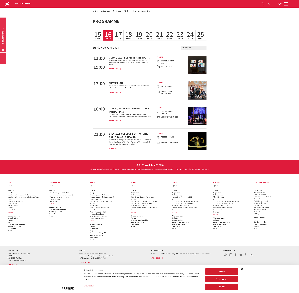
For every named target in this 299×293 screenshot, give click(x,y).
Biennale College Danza (139, 205)
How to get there (14, 226)
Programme (135, 193)
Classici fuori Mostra (97, 218)
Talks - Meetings (218, 197)
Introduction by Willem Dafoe (223, 203)
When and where (14, 216)
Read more (113, 69)
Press (10, 231)
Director (10, 193)
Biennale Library (259, 192)
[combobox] (193, 48)
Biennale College (194, 169)
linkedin (251, 256)
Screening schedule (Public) (99, 195)
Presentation (258, 190)
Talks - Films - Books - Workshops (142, 197)
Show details (89, 286)
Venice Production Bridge (98, 212)
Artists (10, 199)
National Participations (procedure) (61, 195)
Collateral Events (13, 203)
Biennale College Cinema (98, 216)
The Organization (96, 169)
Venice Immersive (96, 199)
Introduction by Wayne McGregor (142, 203)
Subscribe (155, 258)
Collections (258, 205)
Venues (123, 169)
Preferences (221, 279)
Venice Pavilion (13, 205)
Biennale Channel (260, 209)
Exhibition (11, 191)
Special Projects (259, 199)
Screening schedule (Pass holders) (102, 197)
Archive (10, 212)
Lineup (92, 193)
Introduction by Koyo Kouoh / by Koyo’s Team (23, 197)
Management (107, 169)
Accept (222, 271)
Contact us (205, 169)
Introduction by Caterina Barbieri (183, 203)
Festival (92, 191)
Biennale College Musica (180, 205)
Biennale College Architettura (59, 193)
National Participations (15, 201)
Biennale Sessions (14, 210)
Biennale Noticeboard (145, 169)
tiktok (225, 256)
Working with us (181, 169)
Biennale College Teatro (221, 205)
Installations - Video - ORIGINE (182, 197)
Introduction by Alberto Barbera (101, 201)
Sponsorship (131, 169)
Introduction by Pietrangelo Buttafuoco (21, 195)
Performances (136, 195)
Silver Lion (134, 210)
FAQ (9, 222)
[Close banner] (242, 269)
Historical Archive (260, 195)
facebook (235, 256)
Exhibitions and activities (262, 197)
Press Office (85, 262)
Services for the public (16, 224)
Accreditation (13, 218)
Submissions (53, 201)
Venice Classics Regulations (99, 208)
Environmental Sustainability (164, 169)
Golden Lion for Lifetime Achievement (144, 208)
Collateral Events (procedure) (59, 197)
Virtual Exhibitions (260, 203)
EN (269, 4)
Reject (221, 287)
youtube (240, 256)
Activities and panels (261, 201)
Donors (10, 208)
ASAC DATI (257, 212)
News (256, 220)
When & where (259, 218)
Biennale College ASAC (262, 207)
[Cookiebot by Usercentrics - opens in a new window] (68, 288)
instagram (230, 256)
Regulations (94, 205)
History (116, 169)
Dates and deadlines (97, 214)
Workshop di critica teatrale (222, 208)
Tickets (10, 220)
